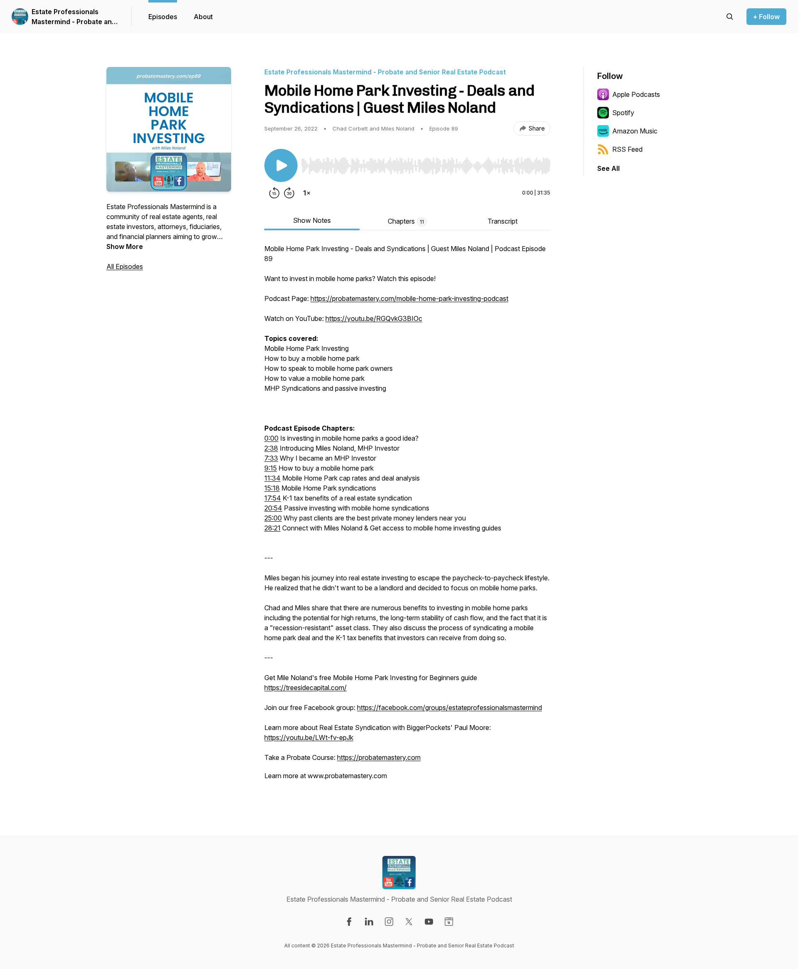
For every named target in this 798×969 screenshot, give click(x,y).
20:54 (273, 508)
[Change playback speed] (306, 193)
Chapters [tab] (406, 221)
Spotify (623, 112)
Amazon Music (635, 131)
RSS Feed (627, 149)
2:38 (271, 448)
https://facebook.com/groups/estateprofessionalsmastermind (449, 707)
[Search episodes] (730, 17)
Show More (124, 246)
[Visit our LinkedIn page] (369, 921)
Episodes (162, 16)
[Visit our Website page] (449, 921)
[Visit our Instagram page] (389, 921)
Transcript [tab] (502, 221)
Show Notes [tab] (312, 220)
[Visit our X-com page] (409, 921)
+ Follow (766, 16)
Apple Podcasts (636, 94)
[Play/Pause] (281, 165)
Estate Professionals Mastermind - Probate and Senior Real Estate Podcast (74, 17)
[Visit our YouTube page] (429, 921)
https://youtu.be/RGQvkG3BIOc (373, 318)
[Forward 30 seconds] (289, 193)
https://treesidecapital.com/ (305, 687)
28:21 (272, 528)
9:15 (270, 468)
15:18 (272, 488)
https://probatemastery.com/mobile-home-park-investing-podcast (409, 298)
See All (608, 168)
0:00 (271, 438)
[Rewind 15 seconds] (274, 193)
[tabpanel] (407, 516)
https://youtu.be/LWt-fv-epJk (308, 737)
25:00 (273, 518)
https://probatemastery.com (379, 757)
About (203, 16)
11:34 (272, 478)
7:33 (271, 458)
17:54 (272, 498)
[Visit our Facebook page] (349, 921)
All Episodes (124, 266)
